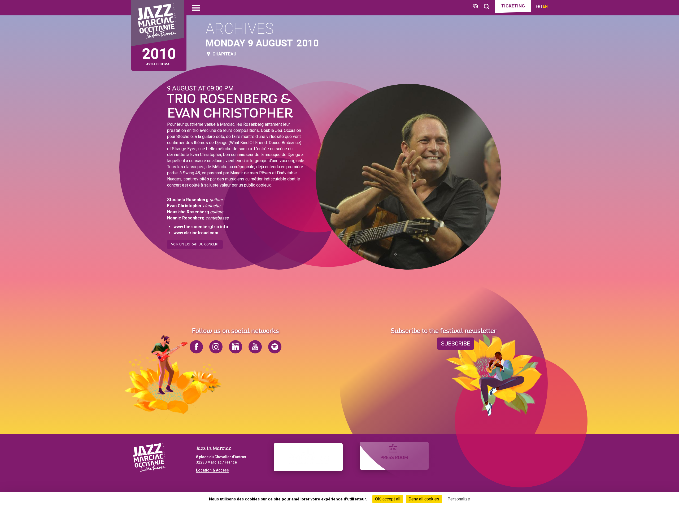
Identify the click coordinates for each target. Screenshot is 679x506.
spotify (274, 346)
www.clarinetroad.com (195, 232)
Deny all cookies (423, 498)
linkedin (235, 346)
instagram (216, 346)
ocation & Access (213, 470)
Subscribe (455, 343)
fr (538, 6)
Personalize (458, 498)
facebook (196, 346)
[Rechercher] (486, 6)
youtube (255, 346)
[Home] (157, 23)
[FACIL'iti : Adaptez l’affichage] (475, 6)
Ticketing (513, 5)
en (545, 6)
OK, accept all (387, 498)
